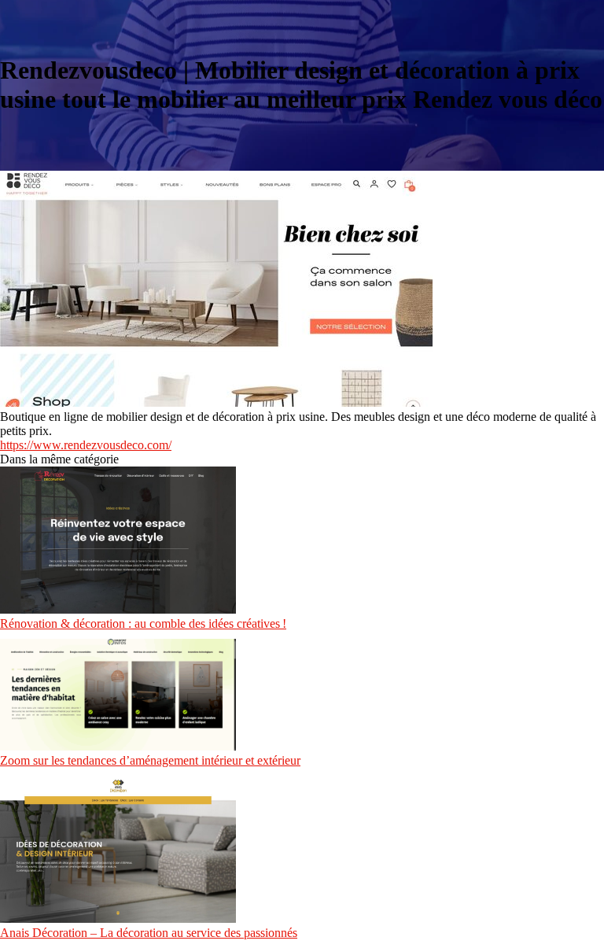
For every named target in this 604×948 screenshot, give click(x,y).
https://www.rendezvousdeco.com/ (85, 445)
